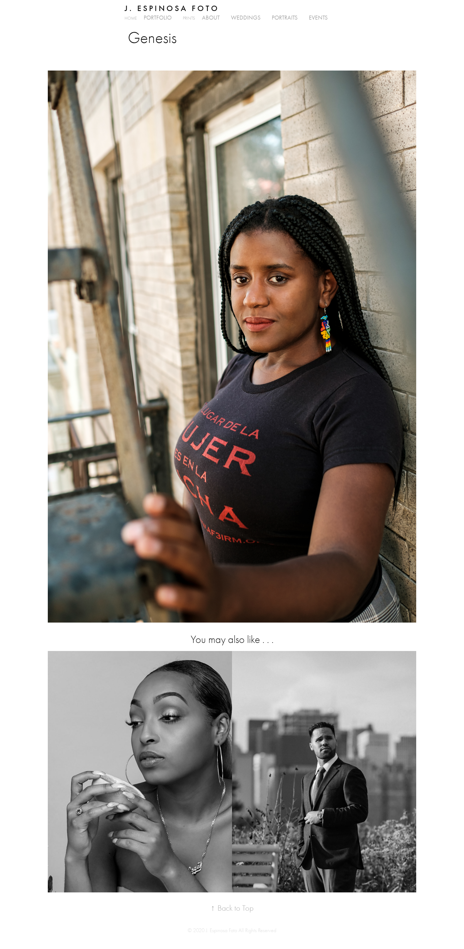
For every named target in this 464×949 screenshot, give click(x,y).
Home (131, 18)
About (211, 17)
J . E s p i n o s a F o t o (171, 8)
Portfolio (158, 17)
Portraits (285, 17)
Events (318, 17)
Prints (189, 18)
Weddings (245, 17)
